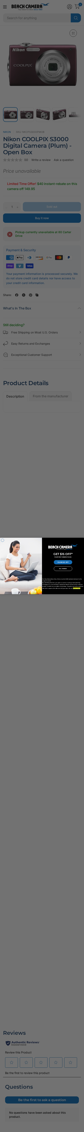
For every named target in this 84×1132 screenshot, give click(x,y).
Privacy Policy (76, 588)
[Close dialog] (2, 540)
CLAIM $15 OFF (63, 562)
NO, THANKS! (63, 568)
